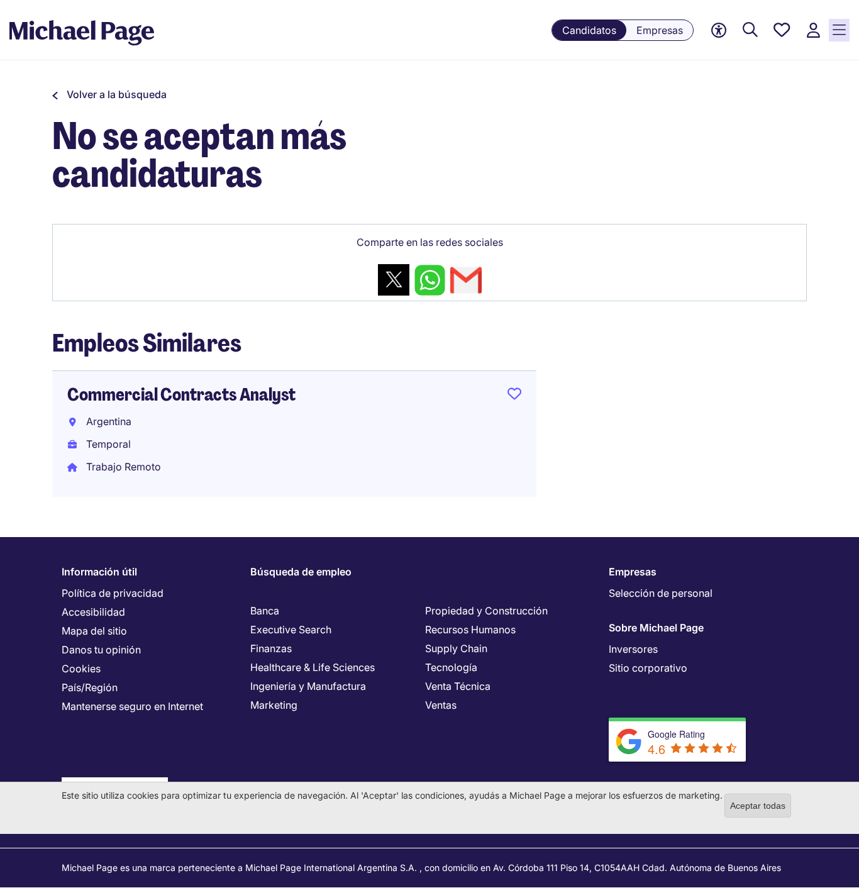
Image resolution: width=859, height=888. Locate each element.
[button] (109, 94)
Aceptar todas (757, 806)
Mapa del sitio (94, 630)
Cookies (81, 668)
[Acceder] (813, 30)
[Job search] (750, 30)
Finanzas (271, 648)
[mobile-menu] (839, 30)
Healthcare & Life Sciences (312, 667)
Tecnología (451, 667)
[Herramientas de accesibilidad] (718, 30)
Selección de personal (660, 593)
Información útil (99, 571)
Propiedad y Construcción (486, 610)
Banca (264, 610)
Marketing (273, 705)
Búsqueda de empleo (301, 571)
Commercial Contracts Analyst (181, 394)
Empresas (659, 30)
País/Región (90, 687)
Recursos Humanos (470, 629)
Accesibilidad (93, 612)
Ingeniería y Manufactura (308, 686)
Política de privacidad (112, 593)
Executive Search (290, 629)
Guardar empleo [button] (514, 396)
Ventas (441, 705)
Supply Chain (456, 648)
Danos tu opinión (101, 649)
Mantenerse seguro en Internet (132, 706)
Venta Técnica (457, 686)
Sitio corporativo (648, 668)
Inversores (633, 649)
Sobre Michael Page (656, 627)
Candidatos (589, 30)
